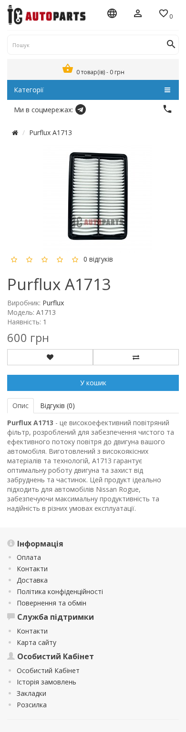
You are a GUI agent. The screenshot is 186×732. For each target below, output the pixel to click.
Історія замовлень (46, 681)
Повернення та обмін (51, 602)
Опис (20, 405)
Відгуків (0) (57, 405)
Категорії (29, 89)
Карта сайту (36, 642)
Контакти (32, 568)
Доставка (32, 580)
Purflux (53, 302)
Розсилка (32, 704)
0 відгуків (98, 259)
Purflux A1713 (50, 132)
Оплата (29, 557)
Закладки (31, 693)
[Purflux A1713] (97, 198)
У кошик (93, 382)
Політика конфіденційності (60, 591)
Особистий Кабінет (48, 670)
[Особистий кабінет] (137, 14)
